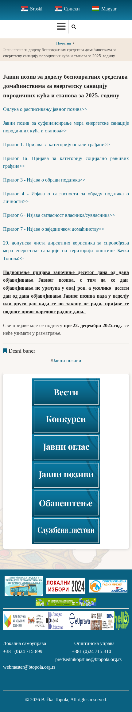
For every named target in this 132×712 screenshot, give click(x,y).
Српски (72, 8)
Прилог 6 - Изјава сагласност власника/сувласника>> (59, 215)
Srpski (36, 8)
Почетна (63, 43)
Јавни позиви (67, 360)
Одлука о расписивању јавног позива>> (45, 109)
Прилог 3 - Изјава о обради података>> (44, 179)
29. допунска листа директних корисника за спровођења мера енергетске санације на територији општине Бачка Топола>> (66, 250)
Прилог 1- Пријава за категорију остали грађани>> (56, 144)
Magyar (108, 8)
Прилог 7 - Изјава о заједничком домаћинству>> (53, 229)
